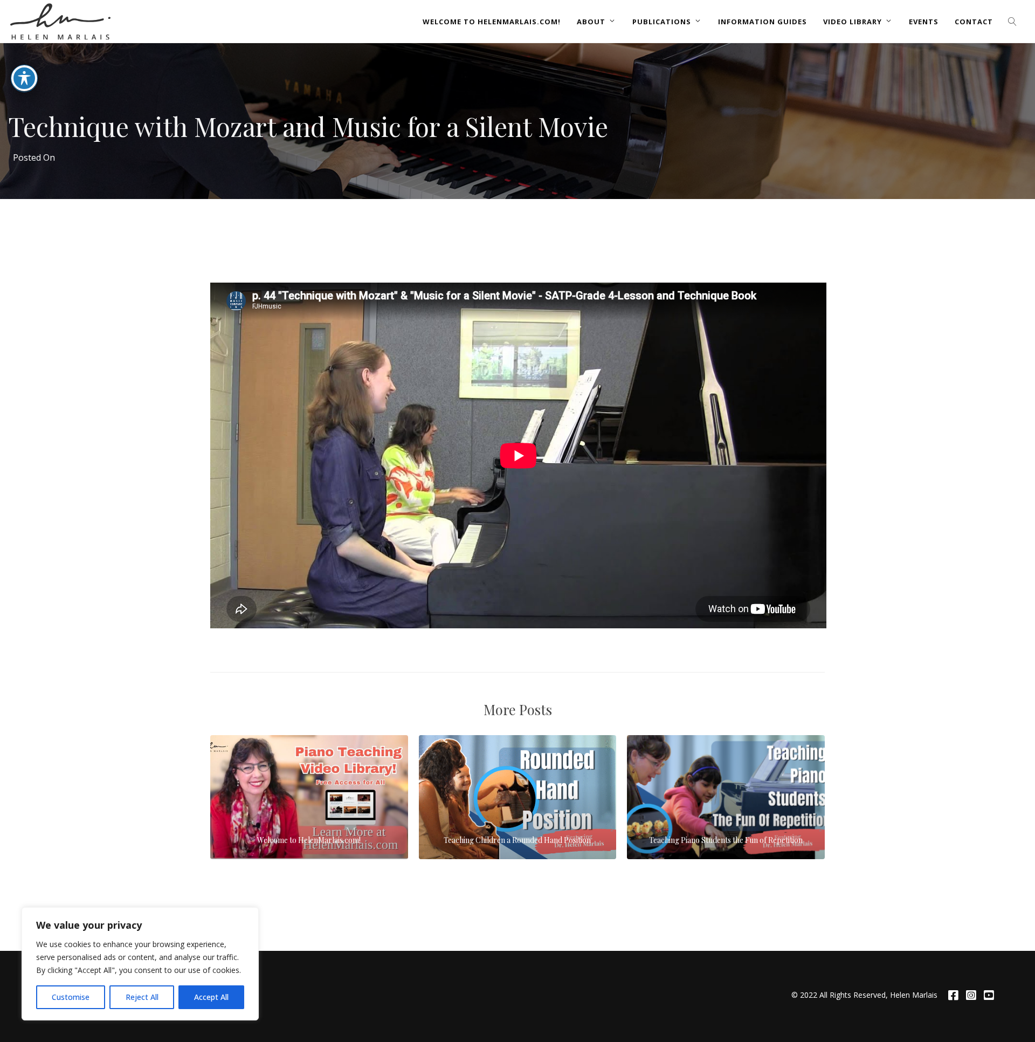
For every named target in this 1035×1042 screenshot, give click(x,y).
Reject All (142, 997)
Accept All (211, 997)
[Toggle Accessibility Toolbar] (24, 78)
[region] (140, 963)
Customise (70, 997)
